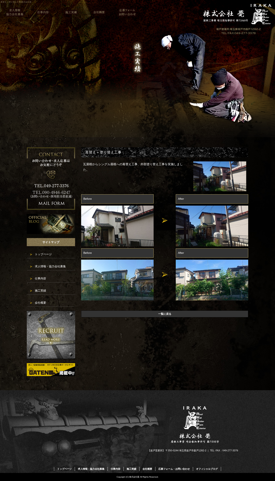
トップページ (43, 254)
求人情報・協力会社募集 (15, 12)
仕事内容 (43, 12)
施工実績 (71, 12)
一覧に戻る (164, 313)
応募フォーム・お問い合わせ (127, 12)
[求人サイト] (51, 375)
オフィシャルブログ (51, 224)
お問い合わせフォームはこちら (51, 178)
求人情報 (51, 335)
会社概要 (99, 12)
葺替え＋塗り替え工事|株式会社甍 (16, 2)
